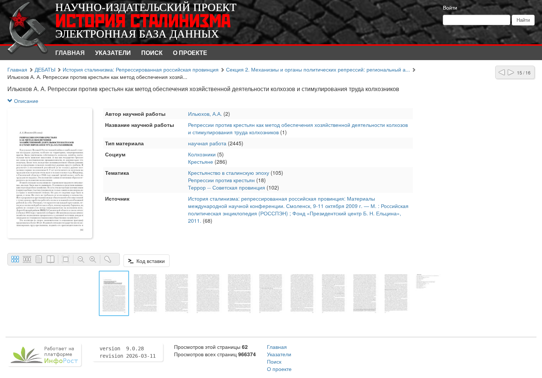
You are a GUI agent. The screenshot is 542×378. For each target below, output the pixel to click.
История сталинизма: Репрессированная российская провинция (141, 69)
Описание (25, 100)
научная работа (207, 143)
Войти (450, 7)
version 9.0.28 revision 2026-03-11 (128, 352)
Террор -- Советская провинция (226, 187)
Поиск (152, 52)
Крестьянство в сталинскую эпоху (228, 172)
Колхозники (202, 154)
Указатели (113, 52)
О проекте (190, 52)
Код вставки (149, 260)
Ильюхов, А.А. (205, 113)
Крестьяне (200, 161)
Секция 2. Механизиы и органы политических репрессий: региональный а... (318, 69)
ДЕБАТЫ (45, 69)
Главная (70, 52)
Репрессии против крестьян (221, 180)
